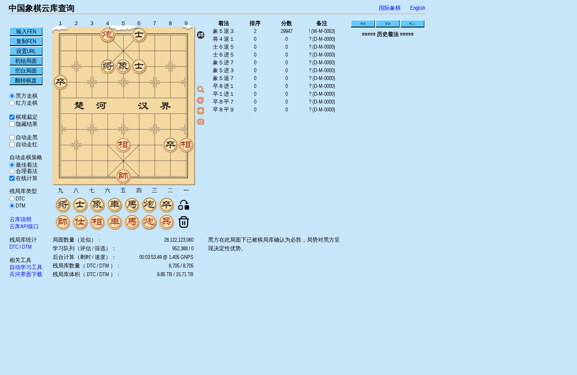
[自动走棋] (200, 110)
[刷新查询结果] (200, 100)
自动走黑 (26, 137)
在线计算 (26, 178)
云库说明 (20, 219)
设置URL (26, 51)
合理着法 (26, 171)
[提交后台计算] (200, 89)
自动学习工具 (25, 267)
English (417, 8)
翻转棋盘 (26, 80)
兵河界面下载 (25, 274)
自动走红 (26, 144)
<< (363, 23)
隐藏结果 (26, 124)
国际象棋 (390, 8)
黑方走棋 (26, 96)
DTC (20, 198)
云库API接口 (24, 226)
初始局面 (26, 61)
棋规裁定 (26, 117)
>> (388, 23)
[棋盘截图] (200, 121)
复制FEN (26, 41)
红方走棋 (26, 103)
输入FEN (26, 31)
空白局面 (26, 70)
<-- (412, 23)
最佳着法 (26, 165)
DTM (20, 205)
